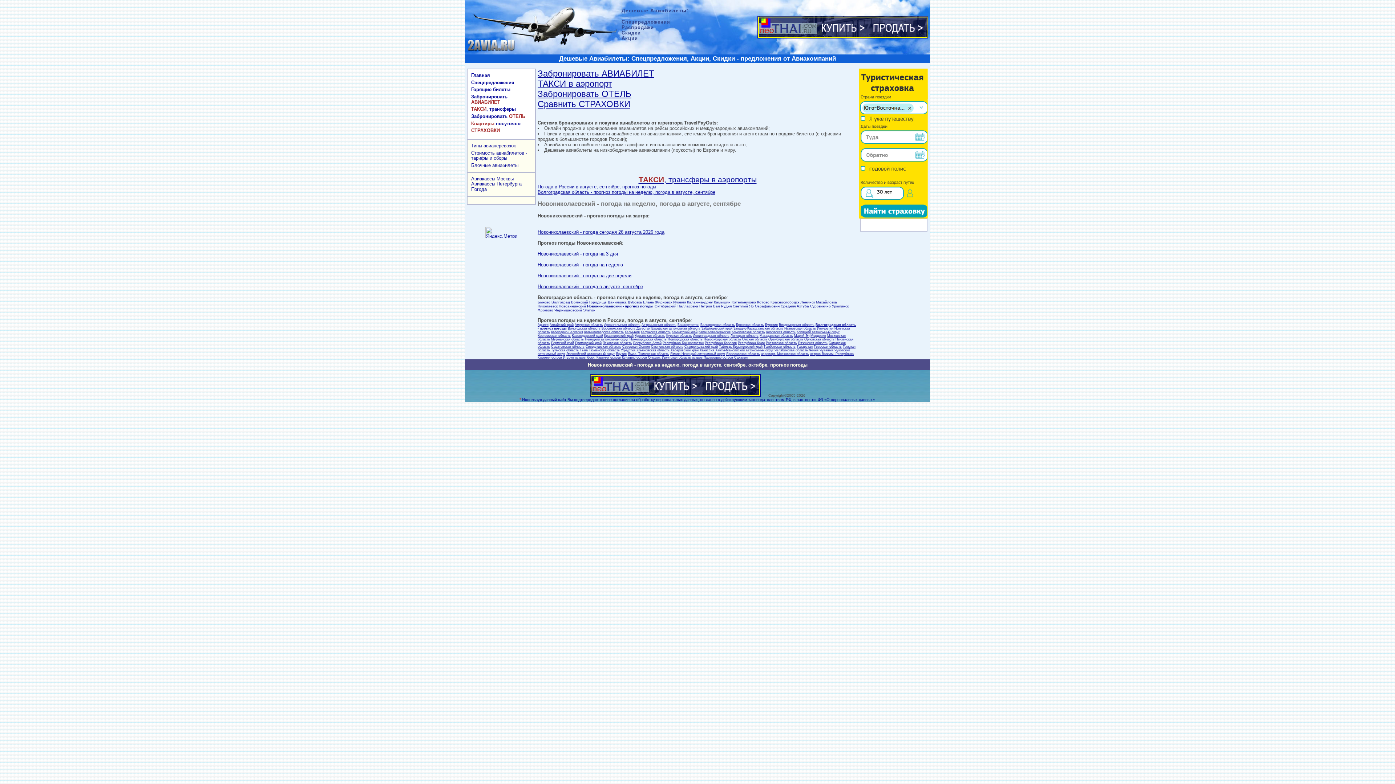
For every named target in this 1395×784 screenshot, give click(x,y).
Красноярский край (619, 336)
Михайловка (826, 302)
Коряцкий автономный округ (818, 332)
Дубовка (635, 302)
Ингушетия (825, 328)
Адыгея (543, 325)
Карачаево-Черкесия (715, 332)
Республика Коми (751, 343)
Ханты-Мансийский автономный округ (744, 350)
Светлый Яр (743, 306)
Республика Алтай (647, 343)
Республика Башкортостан (683, 343)
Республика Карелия (721, 343)
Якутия (621, 354)
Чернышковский (568, 310)
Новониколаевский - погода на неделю (580, 265)
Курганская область (650, 336)
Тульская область (565, 350)
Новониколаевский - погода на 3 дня (578, 254)
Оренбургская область (785, 339)
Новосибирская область (722, 339)
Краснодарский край (587, 336)
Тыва (584, 350)
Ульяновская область (653, 350)
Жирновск (663, 302)
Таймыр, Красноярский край (741, 346)
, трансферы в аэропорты (698, 179)
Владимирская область (796, 325)
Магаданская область (776, 336)
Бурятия (771, 325)
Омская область (754, 339)
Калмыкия (632, 332)
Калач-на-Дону (700, 302)
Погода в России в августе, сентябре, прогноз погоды (597, 186)
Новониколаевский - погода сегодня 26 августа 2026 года (601, 232)
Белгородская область (717, 325)
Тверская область (828, 346)
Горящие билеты (490, 89)
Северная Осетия (636, 346)
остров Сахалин (735, 357)
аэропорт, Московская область (785, 354)
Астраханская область (659, 325)
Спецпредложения (492, 82)
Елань (648, 302)
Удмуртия (628, 350)
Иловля (679, 302)
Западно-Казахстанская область (758, 328)
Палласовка (688, 306)
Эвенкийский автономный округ (590, 354)
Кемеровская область (748, 332)
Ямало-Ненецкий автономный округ (697, 354)
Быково (544, 302)
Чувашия (826, 350)
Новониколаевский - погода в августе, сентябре (590, 286)
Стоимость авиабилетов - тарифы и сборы (499, 155)
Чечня (813, 350)
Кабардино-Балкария (567, 332)
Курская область (679, 336)
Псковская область (617, 343)
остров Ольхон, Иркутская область (663, 357)
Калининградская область (604, 332)
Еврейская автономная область (675, 328)
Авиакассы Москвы (492, 178)
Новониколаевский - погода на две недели (584, 275)
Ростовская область (781, 343)
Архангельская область (622, 325)
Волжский (579, 302)
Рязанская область (813, 343)
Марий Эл (801, 336)
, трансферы (493, 109)
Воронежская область (618, 328)
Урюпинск (840, 306)
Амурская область (589, 325)
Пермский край (562, 343)
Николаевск (548, 306)
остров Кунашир (622, 357)
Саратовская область (568, 346)
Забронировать (489, 99)
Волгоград (560, 302)
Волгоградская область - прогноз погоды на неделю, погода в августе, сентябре (626, 192)
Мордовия (818, 336)
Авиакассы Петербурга (496, 184)
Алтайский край (562, 325)
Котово (763, 302)
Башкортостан (688, 325)
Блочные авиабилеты (494, 165)
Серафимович (767, 306)
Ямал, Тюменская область (648, 354)
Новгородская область (685, 339)
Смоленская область (667, 346)
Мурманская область (567, 339)
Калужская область (656, 332)
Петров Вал (709, 306)
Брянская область (750, 325)
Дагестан (643, 328)
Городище (598, 302)
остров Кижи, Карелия (592, 357)
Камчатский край (685, 332)
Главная (480, 75)
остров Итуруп (562, 357)
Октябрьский (665, 306)
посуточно (496, 123)
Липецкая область (745, 336)
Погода (479, 189)
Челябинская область (791, 350)
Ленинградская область (711, 336)
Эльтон (589, 310)
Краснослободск (785, 302)
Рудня (726, 306)
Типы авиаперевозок (493, 145)
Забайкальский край (716, 328)
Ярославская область (743, 354)
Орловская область (819, 339)
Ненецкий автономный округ (606, 339)
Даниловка (617, 302)
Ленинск (807, 302)
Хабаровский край (685, 350)
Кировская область (781, 332)
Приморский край (588, 343)
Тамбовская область (780, 346)
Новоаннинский (572, 306)
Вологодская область (584, 328)
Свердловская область (603, 346)
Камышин (722, 302)
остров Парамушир (706, 357)
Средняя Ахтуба (795, 306)
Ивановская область (800, 328)
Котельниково (744, 302)
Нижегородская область (648, 339)
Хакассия (707, 350)
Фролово (545, 310)
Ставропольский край (701, 346)
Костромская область (554, 336)
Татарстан (805, 346)
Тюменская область (604, 350)
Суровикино (820, 306)
